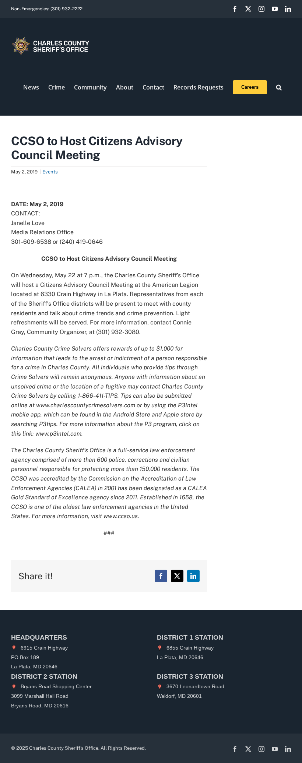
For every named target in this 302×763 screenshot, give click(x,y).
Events (50, 172)
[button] (279, 87)
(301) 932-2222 (66, 8)
